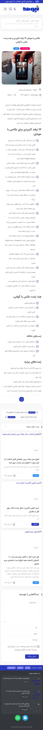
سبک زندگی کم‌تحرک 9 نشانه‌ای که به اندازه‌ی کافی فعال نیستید (17, 412)
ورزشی (27, 668)
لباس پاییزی (11, 668)
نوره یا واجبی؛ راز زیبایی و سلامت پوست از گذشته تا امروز (17, 692)
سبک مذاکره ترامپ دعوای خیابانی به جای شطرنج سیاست (27, 417)
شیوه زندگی (25, 20)
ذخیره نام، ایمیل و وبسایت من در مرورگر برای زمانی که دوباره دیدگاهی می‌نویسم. (22, 648)
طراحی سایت (28, 727)
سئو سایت (20, 727)
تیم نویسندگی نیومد (25, 90)
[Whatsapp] (18, 718)
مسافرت (20, 668)
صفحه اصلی (35, 20)
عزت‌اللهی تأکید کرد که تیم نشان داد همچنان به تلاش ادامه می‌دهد (16, 705)
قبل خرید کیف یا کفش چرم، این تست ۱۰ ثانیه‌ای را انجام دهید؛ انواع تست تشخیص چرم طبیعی (21, 560)
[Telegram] (25, 718)
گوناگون (35, 524)
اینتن (12, 727)
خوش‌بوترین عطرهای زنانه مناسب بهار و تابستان (16, 678)
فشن (17, 20)
